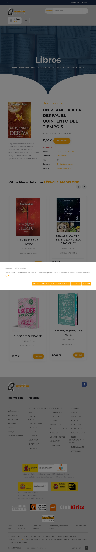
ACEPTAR (86, 284)
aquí (7, 276)
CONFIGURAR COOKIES (60, 284)
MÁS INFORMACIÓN (41, 284)
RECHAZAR (76, 284)
